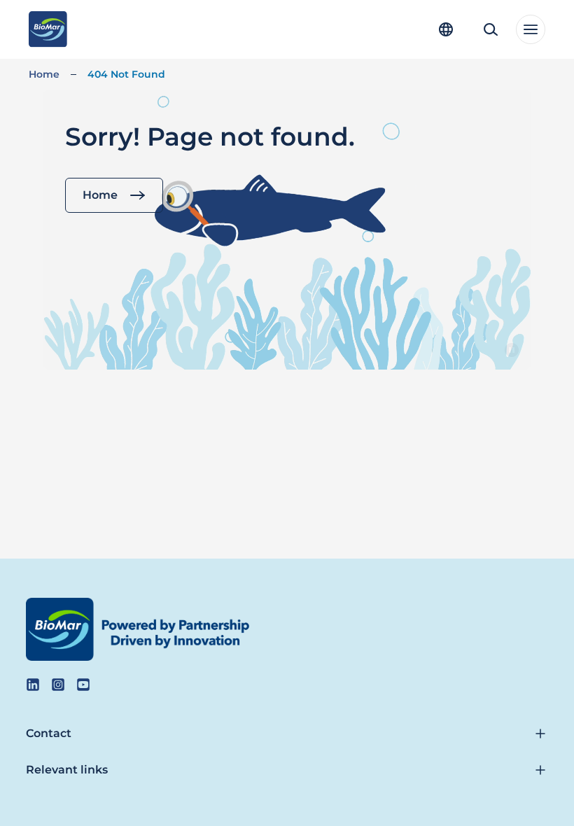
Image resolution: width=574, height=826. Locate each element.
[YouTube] (83, 685)
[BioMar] (48, 29)
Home (44, 74)
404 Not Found (126, 74)
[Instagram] (58, 685)
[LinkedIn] (33, 685)
